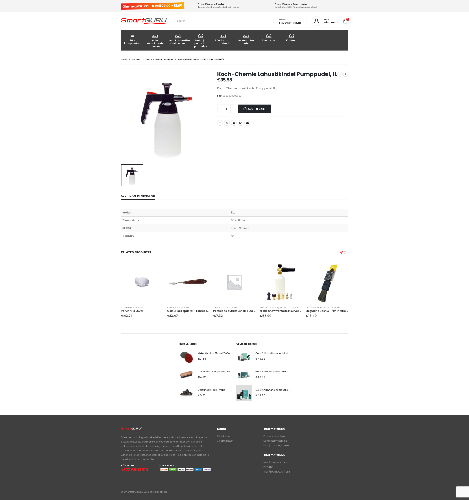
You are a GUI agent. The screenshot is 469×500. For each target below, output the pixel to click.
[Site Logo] (144, 21)
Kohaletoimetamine (275, 441)
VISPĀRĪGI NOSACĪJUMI (276, 471)
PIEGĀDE (268, 467)
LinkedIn (234, 123)
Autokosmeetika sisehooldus (179, 42)
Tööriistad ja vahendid (132, 307)
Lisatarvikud (312, 307)
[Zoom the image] (131, 429)
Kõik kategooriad (132, 41)
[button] (341, 252)
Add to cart (257, 109)
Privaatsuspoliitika (274, 436)
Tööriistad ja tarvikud (223, 42)
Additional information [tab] (138, 196)
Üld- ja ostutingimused (276, 445)
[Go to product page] (142, 282)
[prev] (340, 74)
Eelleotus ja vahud (268, 307)
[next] (345, 74)
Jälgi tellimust (225, 441)
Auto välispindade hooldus (155, 43)
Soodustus (268, 40)
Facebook (220, 123)
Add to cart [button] (157, 266)
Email (247, 123)
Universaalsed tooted (246, 42)
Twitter (227, 123)
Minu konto (223, 436)
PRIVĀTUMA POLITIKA (275, 462)
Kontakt (291, 40)
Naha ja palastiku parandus (200, 43)
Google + (240, 123)
